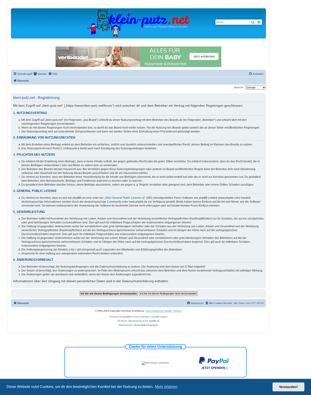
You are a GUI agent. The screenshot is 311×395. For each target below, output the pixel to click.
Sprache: (239, 87)
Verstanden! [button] (288, 387)
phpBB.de (154, 321)
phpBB (126, 316)
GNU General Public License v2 (125, 197)
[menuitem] (40, 74)
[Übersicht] (138, 23)
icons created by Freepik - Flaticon (164, 311)
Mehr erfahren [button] (166, 387)
